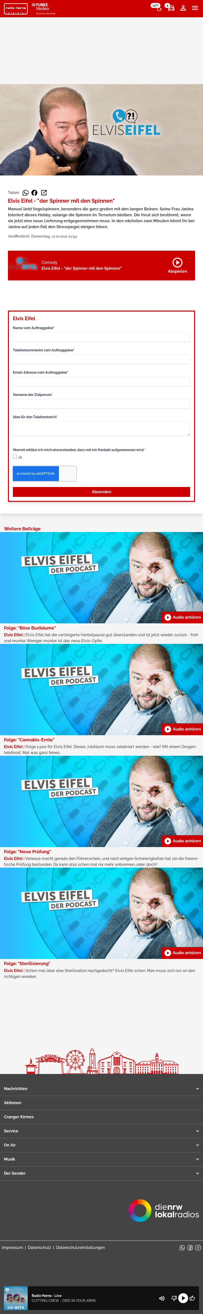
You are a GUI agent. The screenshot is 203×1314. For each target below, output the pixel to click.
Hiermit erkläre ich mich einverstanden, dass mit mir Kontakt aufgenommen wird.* (79, 450)
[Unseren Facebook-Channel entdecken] (190, 1248)
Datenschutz (39, 1247)
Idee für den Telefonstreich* (35, 417)
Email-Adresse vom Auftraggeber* (41, 372)
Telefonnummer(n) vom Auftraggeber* (44, 350)
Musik (9, 1159)
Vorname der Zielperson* (33, 395)
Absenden (101, 491)
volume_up (161, 1298)
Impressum (12, 1247)
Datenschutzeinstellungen (80, 1247)
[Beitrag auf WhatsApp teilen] (25, 193)
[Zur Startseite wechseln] (16, 9)
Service (11, 1131)
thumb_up (192, 1298)
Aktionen (12, 1102)
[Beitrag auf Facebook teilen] (34, 193)
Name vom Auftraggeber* (34, 328)
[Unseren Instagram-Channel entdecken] (198, 1248)
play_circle (183, 1298)
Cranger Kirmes (19, 1117)
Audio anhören (182, 617)
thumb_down (174, 1298)
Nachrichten (15, 1088)
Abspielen (177, 264)
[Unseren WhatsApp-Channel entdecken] (182, 1248)
